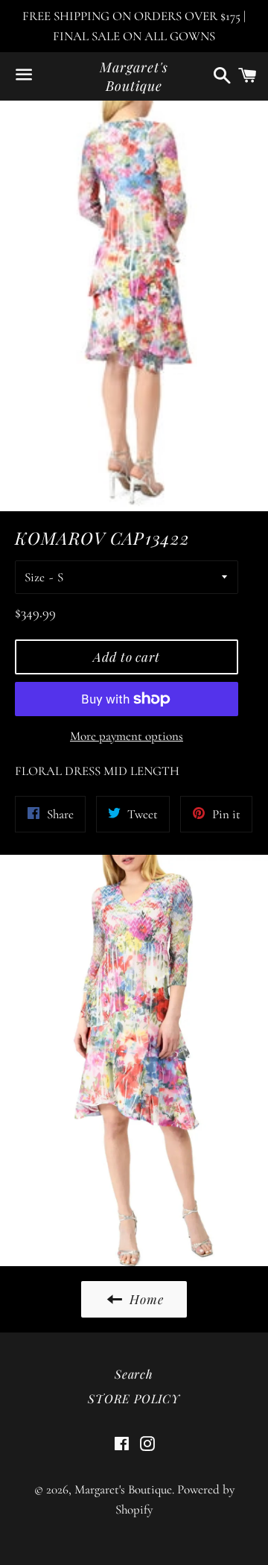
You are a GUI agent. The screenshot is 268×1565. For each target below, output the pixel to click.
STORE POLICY (134, 1398)
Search (134, 1374)
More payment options (126, 736)
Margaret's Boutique (134, 76)
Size (35, 577)
